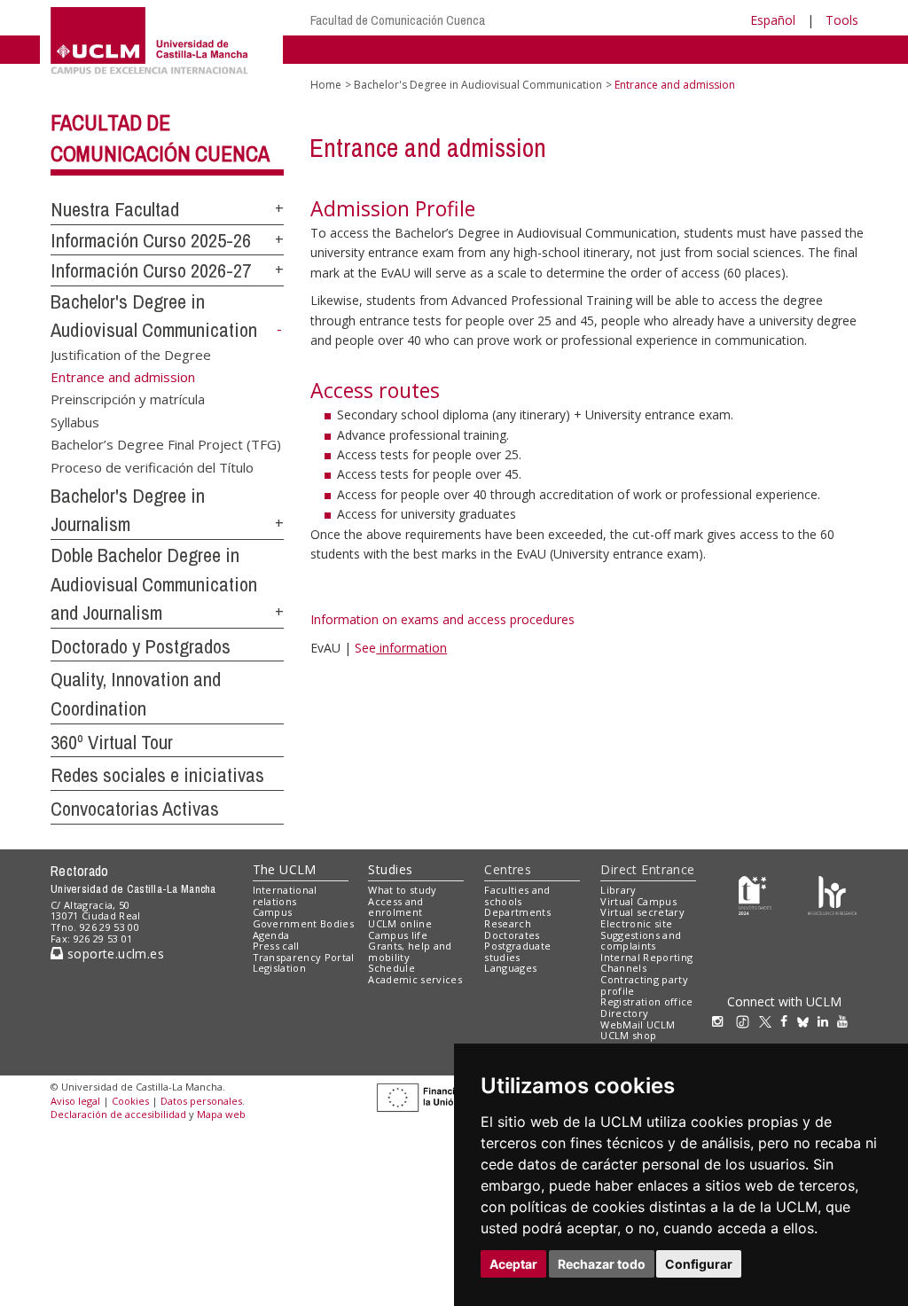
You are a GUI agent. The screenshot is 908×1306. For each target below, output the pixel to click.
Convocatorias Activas (135, 808)
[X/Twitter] (769, 1021)
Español (772, 20)
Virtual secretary (642, 912)
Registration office (646, 1001)
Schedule (391, 967)
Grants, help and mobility (409, 951)
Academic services (415, 979)
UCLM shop (628, 1035)
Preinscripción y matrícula (128, 399)
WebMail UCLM (637, 1024)
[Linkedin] (823, 1021)
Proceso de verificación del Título (152, 466)
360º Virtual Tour (112, 742)
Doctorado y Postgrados (141, 646)
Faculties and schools (517, 895)
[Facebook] (788, 1021)
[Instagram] (722, 1021)
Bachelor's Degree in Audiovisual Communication (478, 84)
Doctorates (511, 935)
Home (325, 84)
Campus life (397, 935)
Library (618, 889)
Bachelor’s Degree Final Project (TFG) (166, 444)
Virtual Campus (638, 901)
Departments (517, 912)
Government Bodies (304, 923)
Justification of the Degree (131, 354)
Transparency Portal (304, 957)
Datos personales (201, 1100)
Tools (842, 20)
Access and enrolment (395, 907)
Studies (390, 869)
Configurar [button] (698, 1263)
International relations (285, 895)
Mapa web (221, 1114)
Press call (276, 945)
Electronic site (636, 923)
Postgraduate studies (517, 951)
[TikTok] (747, 1021)
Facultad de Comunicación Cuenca (397, 20)
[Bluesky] (807, 1021)
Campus (273, 912)
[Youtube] (847, 1021)
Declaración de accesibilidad (118, 1114)
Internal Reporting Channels (646, 962)
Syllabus (75, 421)
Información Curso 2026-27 (151, 270)
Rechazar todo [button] (602, 1263)
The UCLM (285, 869)
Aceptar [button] (513, 1263)
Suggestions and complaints (640, 940)
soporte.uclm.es (113, 953)
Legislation (280, 967)
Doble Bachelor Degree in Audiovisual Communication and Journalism (154, 584)
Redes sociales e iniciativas (157, 775)
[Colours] (832, 893)
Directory (624, 1013)
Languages (510, 967)
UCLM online (400, 923)
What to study (402, 889)
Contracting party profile (644, 985)
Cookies (130, 1100)
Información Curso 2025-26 (151, 240)
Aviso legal (75, 1100)
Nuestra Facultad (115, 209)
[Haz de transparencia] (755, 893)
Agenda (271, 935)
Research (507, 923)
